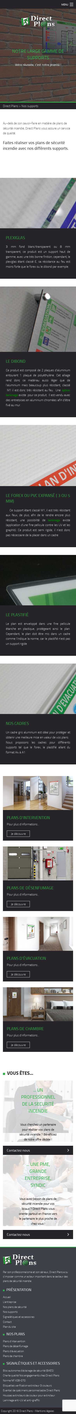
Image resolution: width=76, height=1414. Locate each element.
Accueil (7, 1297)
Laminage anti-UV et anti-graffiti (21, 1400)
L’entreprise (9, 1302)
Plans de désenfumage (15, 1346)
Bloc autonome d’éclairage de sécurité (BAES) (28, 1370)
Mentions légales (44, 1411)
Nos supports (10, 1312)
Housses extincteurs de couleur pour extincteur (29, 1395)
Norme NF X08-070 (14, 1380)
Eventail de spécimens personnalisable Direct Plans (31, 1390)
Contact (7, 1322)
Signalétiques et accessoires (18, 1317)
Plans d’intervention (14, 1341)
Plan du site (9, 1326)
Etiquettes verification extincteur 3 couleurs (27, 1385)
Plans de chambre (13, 1356)
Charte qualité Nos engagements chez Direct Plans (31, 1375)
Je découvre (18, 834)
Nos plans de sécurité (15, 1307)
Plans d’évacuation (13, 1351)
